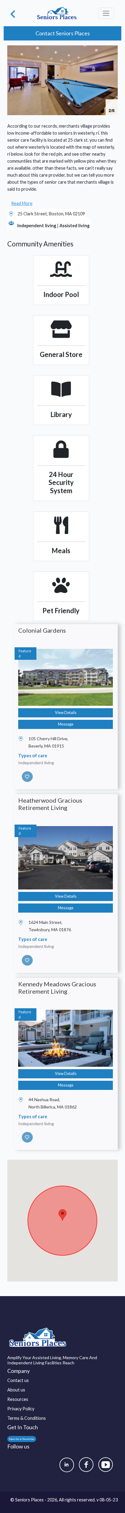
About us (16, 1389)
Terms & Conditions (26, 1418)
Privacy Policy (20, 1408)
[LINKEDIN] (66, 1465)
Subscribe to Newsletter (22, 1439)
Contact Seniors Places (62, 33)
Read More (21, 203)
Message (65, 724)
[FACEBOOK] (86, 1464)
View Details (65, 712)
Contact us (18, 1380)
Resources (17, 1399)
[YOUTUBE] (105, 1464)
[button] (112, 51)
